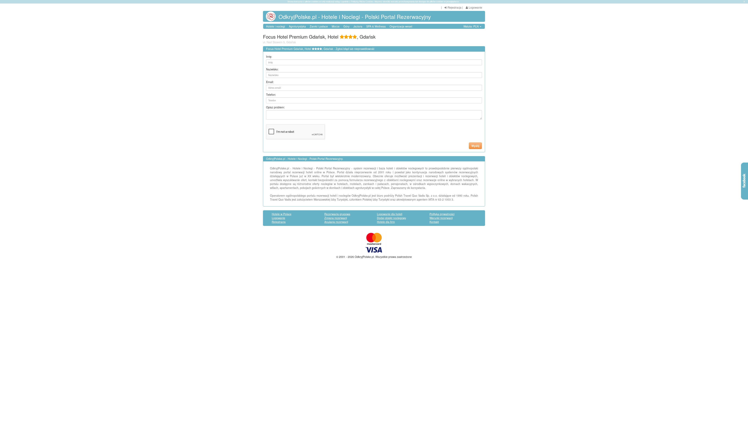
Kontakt (434, 222)
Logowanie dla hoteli (389, 214)
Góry (346, 26)
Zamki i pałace (319, 26)
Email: (270, 82)
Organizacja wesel (401, 26)
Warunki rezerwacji (441, 218)
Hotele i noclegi (275, 26)
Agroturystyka (297, 26)
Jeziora (357, 26)
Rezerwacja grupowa (337, 214)
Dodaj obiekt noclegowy (391, 218)
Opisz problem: (275, 107)
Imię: (269, 56)
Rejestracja (454, 7)
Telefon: (271, 94)
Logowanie (475, 7)
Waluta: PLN (471, 26)
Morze (336, 26)
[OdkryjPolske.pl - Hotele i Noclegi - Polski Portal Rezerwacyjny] (272, 16)
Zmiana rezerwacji (335, 218)
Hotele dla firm (386, 222)
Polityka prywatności (442, 214)
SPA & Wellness (376, 26)
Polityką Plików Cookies (362, 1)
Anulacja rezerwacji (336, 222)
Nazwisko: (272, 69)
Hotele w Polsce (281, 214)
